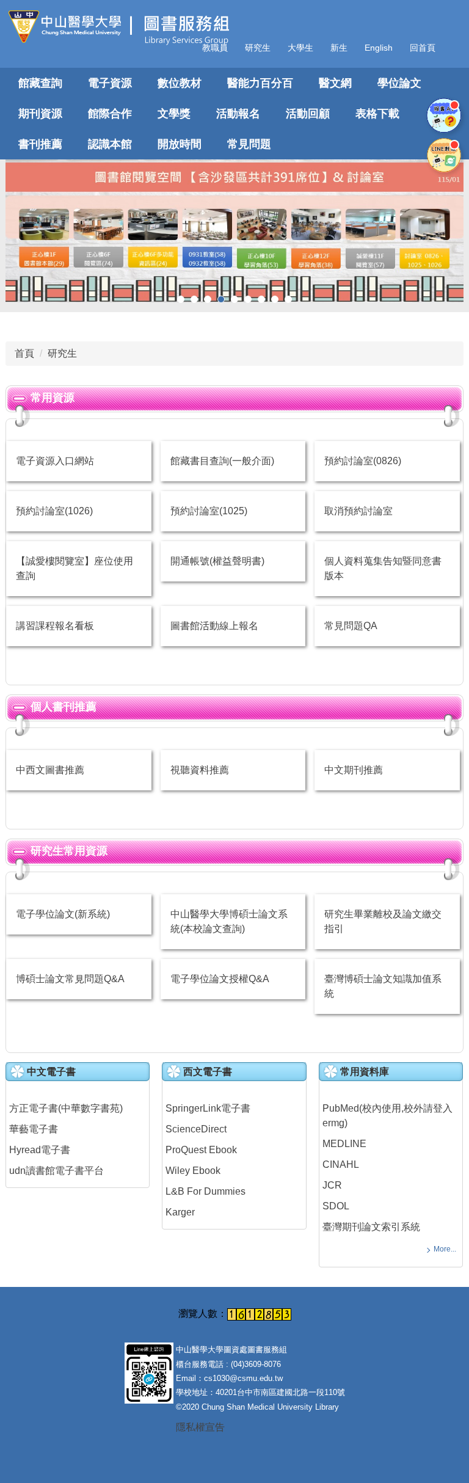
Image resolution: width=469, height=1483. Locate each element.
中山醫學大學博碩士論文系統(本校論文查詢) (229, 921)
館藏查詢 (40, 83)
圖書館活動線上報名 (214, 626)
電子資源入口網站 (55, 461)
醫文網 (335, 83)
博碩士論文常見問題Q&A (70, 979)
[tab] (180, 299)
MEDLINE (344, 1144)
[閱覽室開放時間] (234, 230)
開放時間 (180, 144)
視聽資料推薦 (199, 770)
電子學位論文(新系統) (63, 914)
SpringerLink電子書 (207, 1108)
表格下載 (377, 113)
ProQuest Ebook (201, 1150)
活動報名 (238, 113)
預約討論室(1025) (208, 511)
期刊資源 (40, 113)
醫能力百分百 (260, 83)
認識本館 (110, 144)
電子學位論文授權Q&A (219, 979)
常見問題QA (350, 626)
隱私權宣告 (200, 1427)
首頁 (24, 353)
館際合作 (110, 113)
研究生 (258, 48)
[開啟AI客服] (444, 115)
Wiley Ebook (192, 1170)
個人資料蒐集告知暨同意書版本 (383, 568)
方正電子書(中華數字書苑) (66, 1108)
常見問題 (249, 144)
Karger (180, 1212)
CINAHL (340, 1164)
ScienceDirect (196, 1129)
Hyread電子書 (39, 1150)
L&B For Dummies (205, 1191)
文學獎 (174, 113)
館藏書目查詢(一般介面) (222, 461)
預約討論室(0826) (362, 461)
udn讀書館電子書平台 (56, 1170)
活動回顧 (308, 113)
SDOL (335, 1206)
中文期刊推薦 (353, 770)
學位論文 (399, 83)
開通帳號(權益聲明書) (217, 561)
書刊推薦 (40, 144)
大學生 (300, 48)
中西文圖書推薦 (50, 770)
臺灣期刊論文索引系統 (371, 1227)
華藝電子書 (33, 1129)
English (379, 48)
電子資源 (110, 83)
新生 (338, 48)
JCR (332, 1185)
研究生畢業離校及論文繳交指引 (383, 921)
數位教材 (180, 83)
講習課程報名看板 (55, 626)
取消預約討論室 (358, 511)
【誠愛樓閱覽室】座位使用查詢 (74, 568)
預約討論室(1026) (54, 511)
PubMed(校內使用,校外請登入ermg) (387, 1115)
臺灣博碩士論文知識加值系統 (383, 986)
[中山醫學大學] (69, 26)
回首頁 (422, 48)
